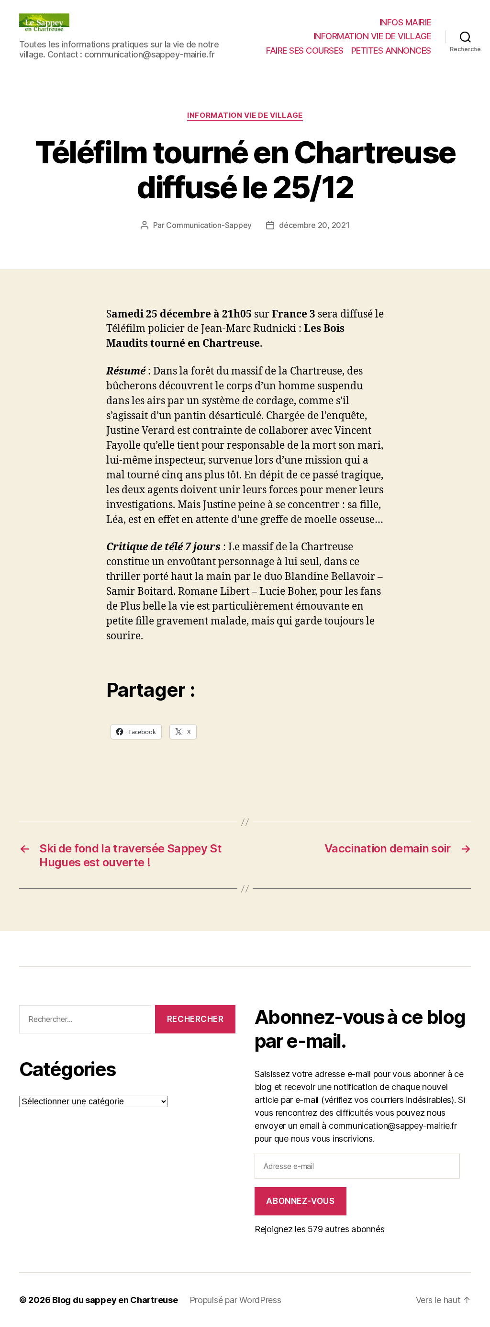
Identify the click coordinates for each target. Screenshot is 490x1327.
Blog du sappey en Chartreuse (115, 1300)
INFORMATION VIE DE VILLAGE (372, 36)
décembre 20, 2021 (314, 225)
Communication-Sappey (209, 225)
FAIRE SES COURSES (305, 50)
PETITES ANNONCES (391, 50)
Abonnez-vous (300, 1201)
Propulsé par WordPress (235, 1300)
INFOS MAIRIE (405, 22)
